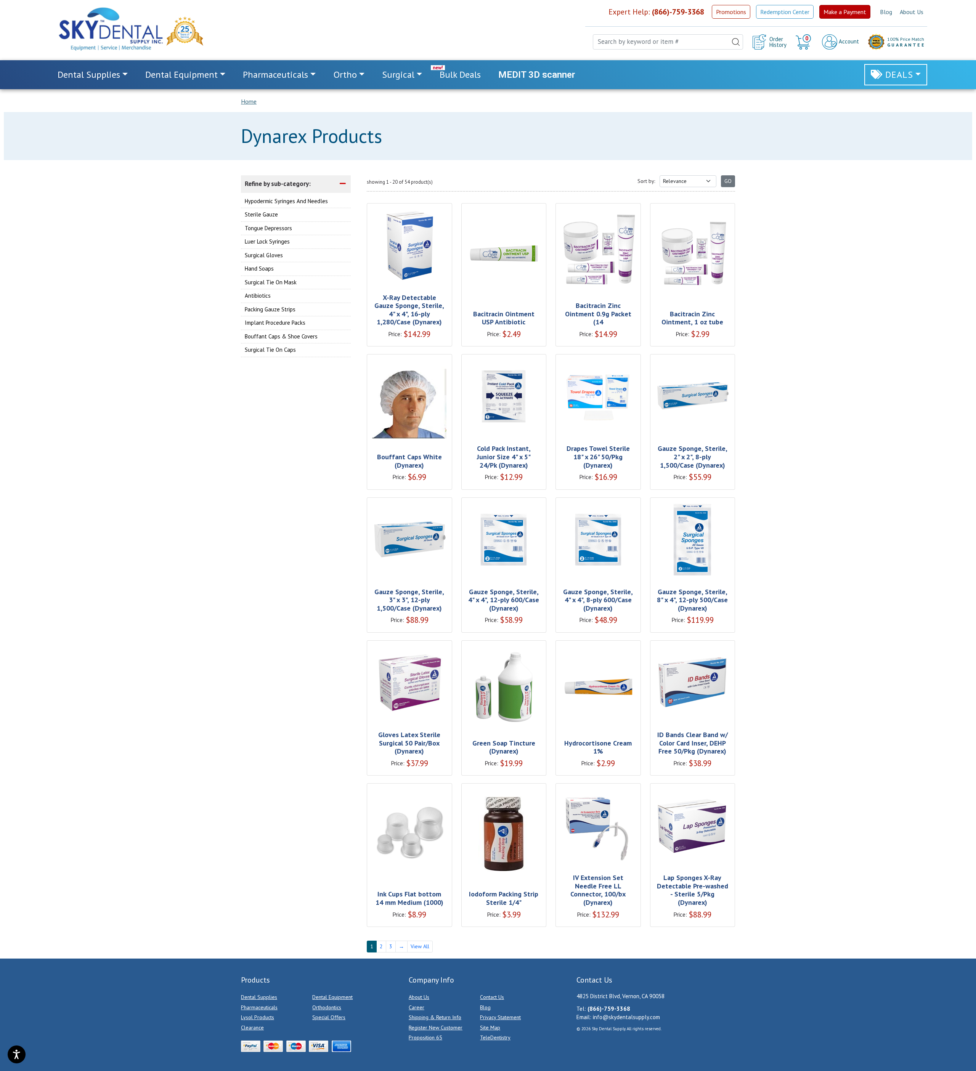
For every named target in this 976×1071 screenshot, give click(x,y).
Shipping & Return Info (435, 1017)
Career (416, 1007)
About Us (911, 12)
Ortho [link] (345, 74)
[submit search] (735, 42)
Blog (886, 12)
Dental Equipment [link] (181, 74)
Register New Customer (435, 1027)
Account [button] (848, 41)
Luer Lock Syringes (267, 241)
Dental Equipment (332, 997)
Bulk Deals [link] (460, 74)
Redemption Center (784, 12)
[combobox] (668, 42)
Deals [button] (899, 74)
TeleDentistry (495, 1037)
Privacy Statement (500, 1017)
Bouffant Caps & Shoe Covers (281, 336)
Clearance (252, 1027)
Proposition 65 (425, 1037)
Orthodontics (326, 1007)
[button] (804, 42)
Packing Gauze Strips (270, 309)
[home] (110, 29)
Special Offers (328, 1017)
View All (420, 946)
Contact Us (492, 997)
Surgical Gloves (264, 254)
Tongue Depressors (268, 227)
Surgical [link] (398, 74)
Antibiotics (258, 295)
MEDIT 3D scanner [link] (536, 74)
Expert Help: (656, 12)
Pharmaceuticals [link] (275, 74)
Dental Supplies (259, 997)
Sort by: (646, 181)
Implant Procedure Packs (275, 322)
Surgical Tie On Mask (271, 281)
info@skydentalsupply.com (626, 1017)
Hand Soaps (259, 268)
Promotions (731, 12)
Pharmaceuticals (259, 1007)
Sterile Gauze (261, 214)
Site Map (490, 1027)
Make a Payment (845, 12)
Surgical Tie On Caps (270, 349)
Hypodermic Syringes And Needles (286, 200)
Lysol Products (257, 1017)
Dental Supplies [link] (89, 74)
